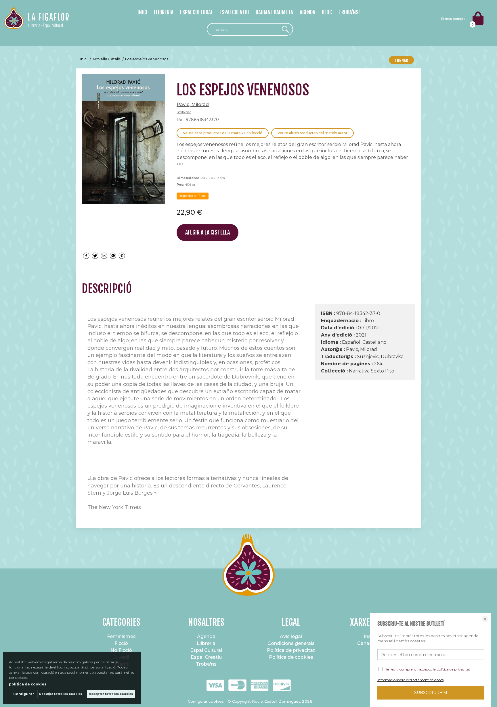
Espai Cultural (206, 650)
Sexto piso (184, 112)
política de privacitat (453, 669)
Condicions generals (291, 643)
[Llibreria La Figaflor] (36, 26)
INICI (142, 12)
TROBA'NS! (349, 12)
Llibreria (206, 643)
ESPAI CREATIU (234, 12)
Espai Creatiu (206, 657)
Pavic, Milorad (193, 104)
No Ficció (121, 650)
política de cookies (27, 684)
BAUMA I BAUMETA (274, 12)
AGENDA (307, 12)
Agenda (206, 636)
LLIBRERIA (163, 12)
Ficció (121, 643)
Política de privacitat (291, 650)
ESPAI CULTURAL (196, 12)
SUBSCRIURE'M (430, 692)
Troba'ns (206, 664)
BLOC (327, 12)
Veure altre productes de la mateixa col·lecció (222, 133)
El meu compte (453, 19)
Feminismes (121, 636)
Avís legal (291, 636)
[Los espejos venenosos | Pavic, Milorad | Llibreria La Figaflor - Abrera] (123, 139)
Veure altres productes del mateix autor (312, 133)
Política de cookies (291, 657)
